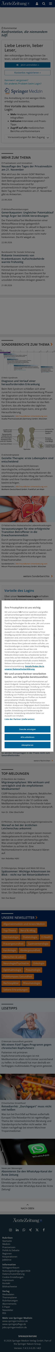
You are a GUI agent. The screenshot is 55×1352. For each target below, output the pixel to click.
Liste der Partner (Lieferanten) (19, 719)
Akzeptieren (27, 745)
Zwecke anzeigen (27, 729)
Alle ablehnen (27, 737)
